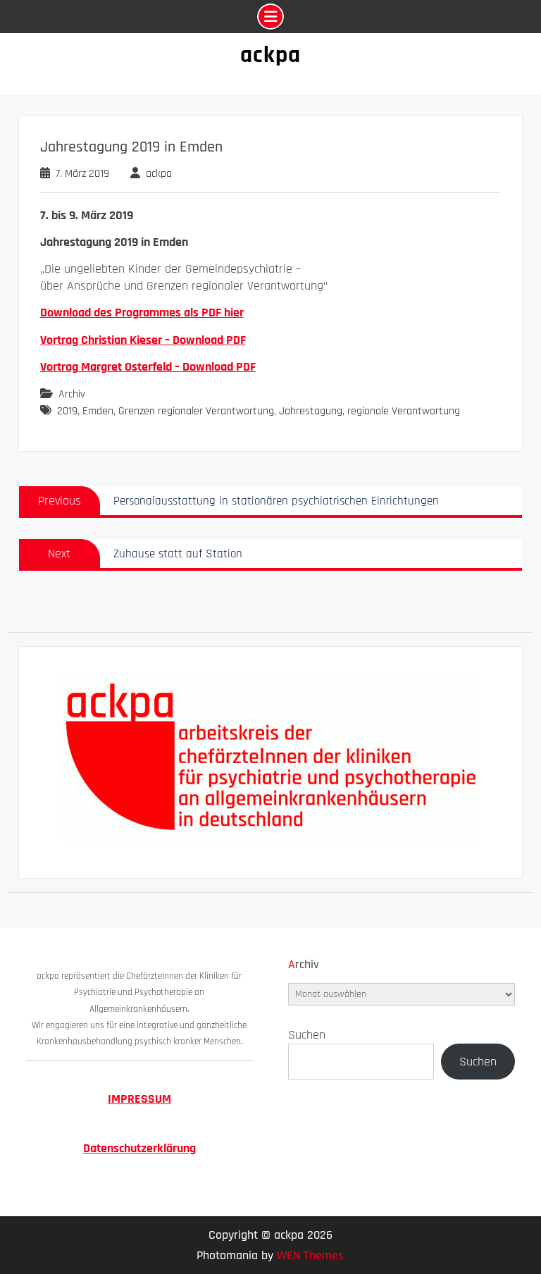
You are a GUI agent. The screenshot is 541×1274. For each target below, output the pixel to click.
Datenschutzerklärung (139, 1148)
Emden (97, 411)
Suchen (306, 1035)
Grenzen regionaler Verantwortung (196, 411)
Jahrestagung (310, 411)
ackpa (270, 55)
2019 (67, 411)
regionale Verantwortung (403, 411)
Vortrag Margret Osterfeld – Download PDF (148, 367)
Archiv (71, 394)
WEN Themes (310, 1255)
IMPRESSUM (139, 1099)
